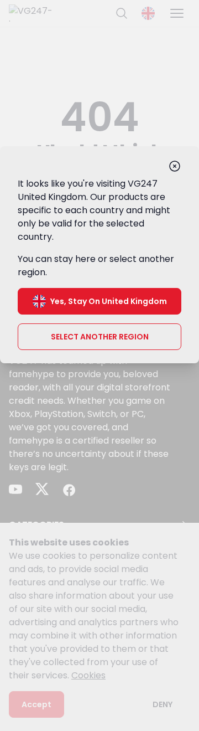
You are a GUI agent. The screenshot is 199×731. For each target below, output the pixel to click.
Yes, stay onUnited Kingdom (108, 301)
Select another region (100, 336)
